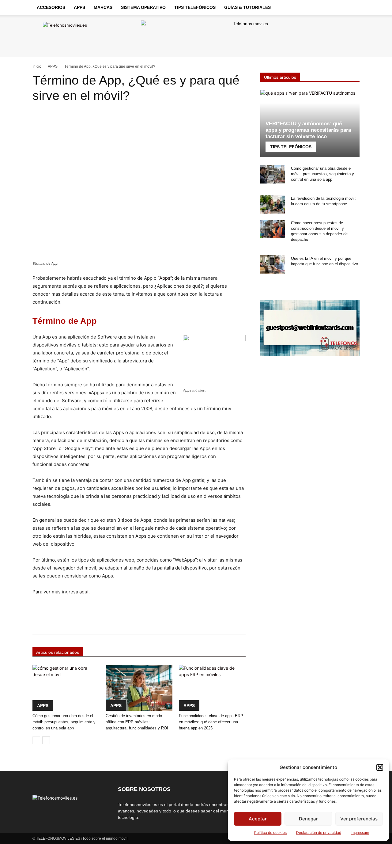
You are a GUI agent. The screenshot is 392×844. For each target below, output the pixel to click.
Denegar (308, 819)
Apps (164, 278)
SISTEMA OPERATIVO (143, 7)
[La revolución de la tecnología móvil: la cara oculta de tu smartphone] (272, 204)
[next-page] (46, 740)
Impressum (360, 832)
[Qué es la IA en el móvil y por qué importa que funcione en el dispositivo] (272, 264)
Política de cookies (270, 832)
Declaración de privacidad (318, 832)
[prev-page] (36, 740)
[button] (380, 767)
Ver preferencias (359, 819)
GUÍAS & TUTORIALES (247, 7)
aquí (84, 592)
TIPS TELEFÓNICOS (195, 7)
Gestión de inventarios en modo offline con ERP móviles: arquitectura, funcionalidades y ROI (137, 721)
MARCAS (103, 7)
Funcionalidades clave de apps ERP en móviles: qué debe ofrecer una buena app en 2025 (211, 721)
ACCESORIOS (51, 7)
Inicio (36, 66)
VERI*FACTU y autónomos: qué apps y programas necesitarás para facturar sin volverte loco (308, 130)
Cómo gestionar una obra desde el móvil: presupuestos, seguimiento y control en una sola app (64, 721)
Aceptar (258, 819)
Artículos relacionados (57, 652)
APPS (79, 7)
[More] (218, 621)
